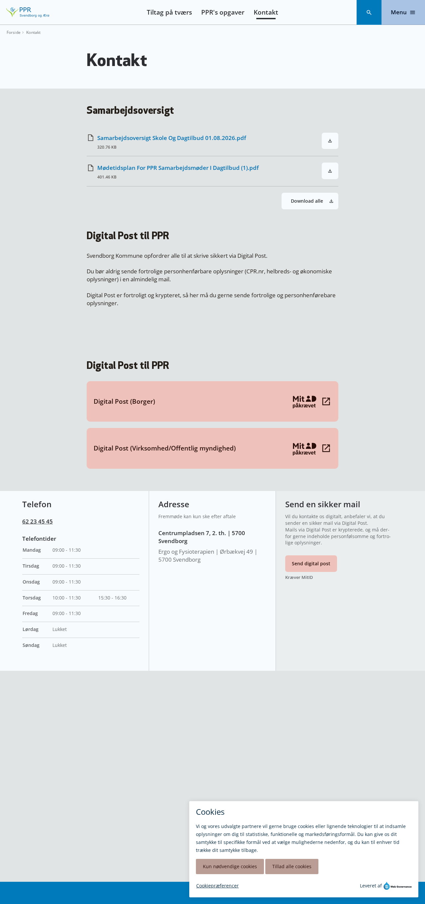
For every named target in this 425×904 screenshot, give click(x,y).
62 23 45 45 (37, 521)
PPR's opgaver (222, 12)
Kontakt (266, 12)
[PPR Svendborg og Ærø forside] (27, 12)
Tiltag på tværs (169, 12)
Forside (14, 32)
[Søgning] (369, 12)
